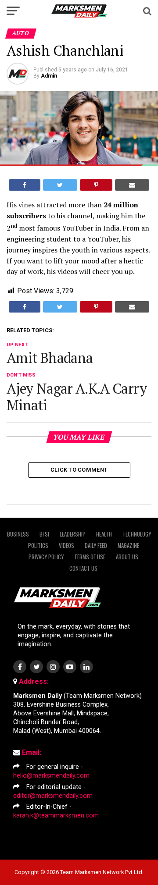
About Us (127, 557)
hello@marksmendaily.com (51, 775)
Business (18, 534)
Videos (66, 545)
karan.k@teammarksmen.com (56, 815)
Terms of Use (89, 557)
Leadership (73, 534)
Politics (38, 545)
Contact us (83, 568)
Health (104, 534)
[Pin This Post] (96, 185)
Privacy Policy (46, 557)
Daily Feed (96, 545)
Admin (49, 76)
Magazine (128, 545)
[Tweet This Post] (60, 185)
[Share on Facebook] (24, 185)
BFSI (44, 534)
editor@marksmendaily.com (53, 796)
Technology (136, 534)
